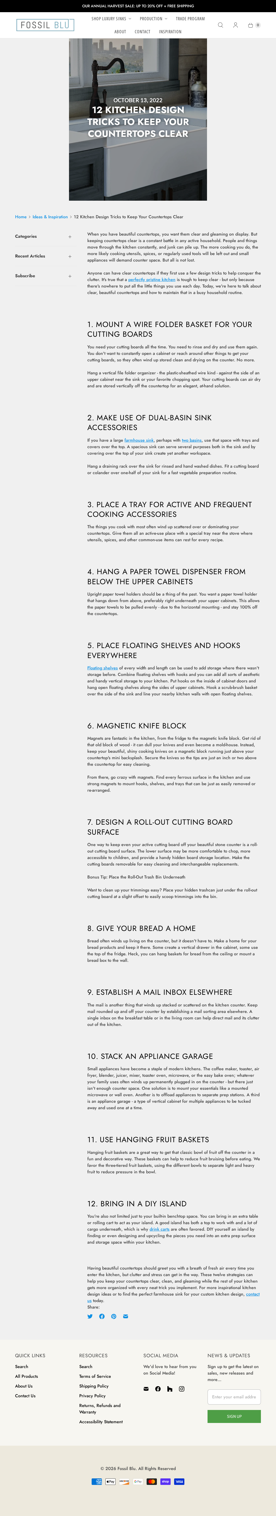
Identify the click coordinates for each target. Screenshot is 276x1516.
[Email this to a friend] (126, 1316)
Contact (142, 32)
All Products (26, 1376)
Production (151, 19)
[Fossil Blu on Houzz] (170, 1389)
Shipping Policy (94, 1386)
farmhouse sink (139, 440)
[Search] (220, 25)
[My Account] (235, 25)
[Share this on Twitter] (91, 1316)
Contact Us (25, 1396)
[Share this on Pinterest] (114, 1316)
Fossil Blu (127, 1468)
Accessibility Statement (101, 1422)
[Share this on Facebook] (102, 1316)
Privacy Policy (92, 1396)
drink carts (160, 1229)
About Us (24, 1386)
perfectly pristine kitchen (151, 279)
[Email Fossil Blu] (147, 1389)
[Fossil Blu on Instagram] (182, 1389)
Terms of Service (95, 1376)
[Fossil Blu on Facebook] (158, 1389)
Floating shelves (102, 668)
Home (21, 217)
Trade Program (190, 19)
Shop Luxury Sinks (109, 19)
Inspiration (170, 32)
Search (21, 1366)
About (120, 32)
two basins (192, 440)
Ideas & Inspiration (50, 217)
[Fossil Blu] (45, 25)
